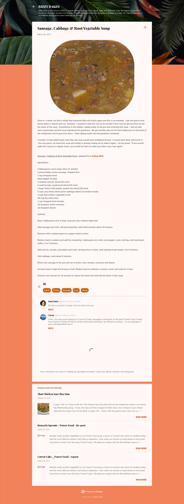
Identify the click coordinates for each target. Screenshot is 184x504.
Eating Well (97, 156)
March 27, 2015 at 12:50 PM (70, 302)
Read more (141, 417)
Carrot (47, 290)
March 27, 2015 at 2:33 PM (65, 315)
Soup (76, 290)
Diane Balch (53, 301)
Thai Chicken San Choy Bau (53, 394)
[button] (145, 28)
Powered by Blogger (94, 491)
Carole (51, 315)
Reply (51, 310)
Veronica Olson (98, 497)
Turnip (84, 290)
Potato (56, 290)
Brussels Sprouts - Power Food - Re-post (61, 425)
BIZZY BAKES (49, 6)
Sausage (66, 290)
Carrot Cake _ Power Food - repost (57, 456)
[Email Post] (44, 285)
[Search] (150, 7)
